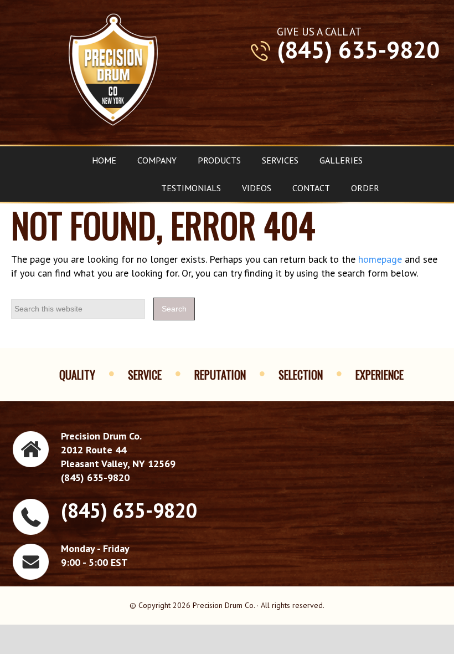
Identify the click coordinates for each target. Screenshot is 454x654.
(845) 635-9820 (358, 50)
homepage (380, 259)
